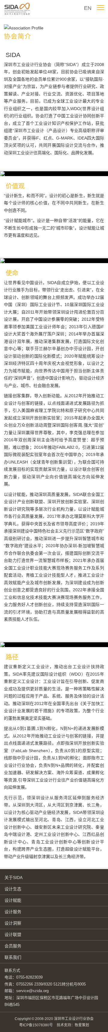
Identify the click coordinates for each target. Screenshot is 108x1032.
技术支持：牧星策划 (73, 1025)
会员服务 (12, 946)
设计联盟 (12, 934)
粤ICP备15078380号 (36, 1025)
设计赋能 (12, 900)
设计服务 (12, 911)
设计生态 (12, 888)
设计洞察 (12, 923)
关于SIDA (13, 877)
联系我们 (12, 957)
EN (88, 8)
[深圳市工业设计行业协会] (18, 9)
